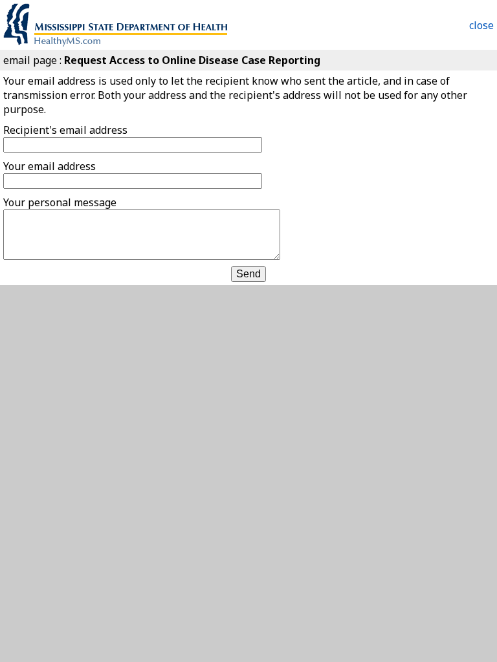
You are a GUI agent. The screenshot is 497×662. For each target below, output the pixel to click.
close (481, 25)
